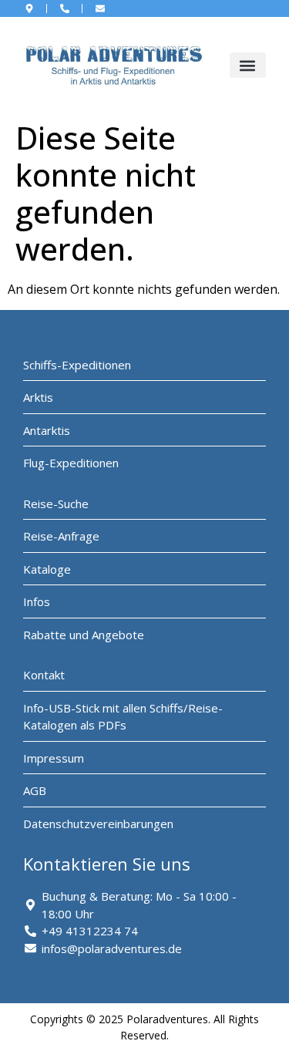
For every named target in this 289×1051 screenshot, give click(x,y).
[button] (248, 65)
